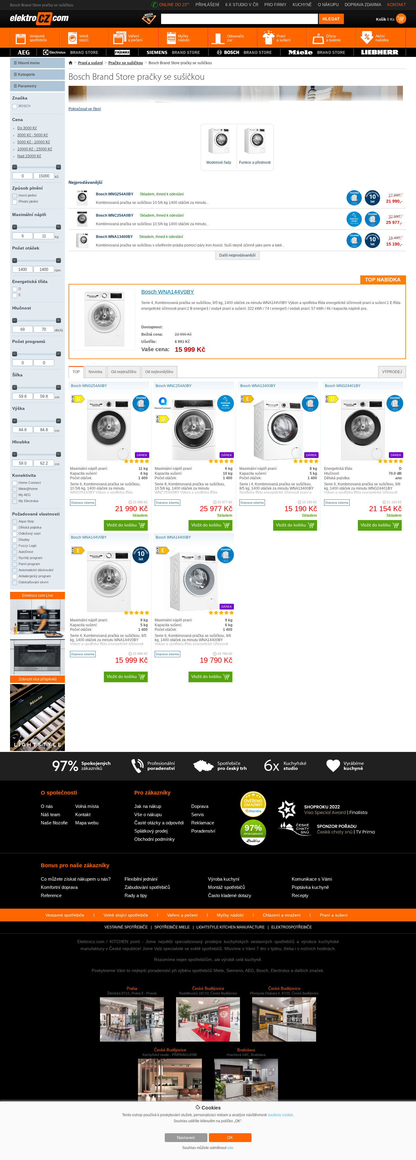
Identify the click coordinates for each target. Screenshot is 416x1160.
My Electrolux (29, 501)
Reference (51, 895)
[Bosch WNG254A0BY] (82, 204)
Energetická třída (30, 281)
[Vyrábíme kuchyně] (345, 766)
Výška (18, 408)
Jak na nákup (147, 806)
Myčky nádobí (230, 915)
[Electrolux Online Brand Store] (71, 52)
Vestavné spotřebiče (64, 915)
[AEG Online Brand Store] (23, 52)
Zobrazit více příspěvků (38, 679)
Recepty (300, 895)
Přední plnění (28, 201)
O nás (47, 806)
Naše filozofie (54, 822)
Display (24, 539)
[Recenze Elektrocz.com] (253, 804)
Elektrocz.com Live (37, 595)
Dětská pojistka (30, 527)
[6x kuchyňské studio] (285, 766)
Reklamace (202, 822)
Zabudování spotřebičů (147, 887)
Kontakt (82, 814)
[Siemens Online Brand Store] (173, 52)
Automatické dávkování (36, 570)
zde (230, 1148)
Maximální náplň (29, 214)
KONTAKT (396, 4)
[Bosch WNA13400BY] (82, 247)
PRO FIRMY (275, 4)
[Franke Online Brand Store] (122, 52)
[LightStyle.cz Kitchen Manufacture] (37, 718)
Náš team (50, 814)
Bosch (24, 106)
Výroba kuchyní (223, 879)
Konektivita (24, 475)
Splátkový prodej (150, 830)
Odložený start (30, 533)
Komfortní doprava (59, 887)
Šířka (17, 374)
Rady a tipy (136, 895)
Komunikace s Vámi (312, 879)
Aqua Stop (26, 521)
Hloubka (21, 441)
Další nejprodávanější (237, 255)
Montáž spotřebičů (226, 887)
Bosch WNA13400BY (114, 237)
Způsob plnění (27, 188)
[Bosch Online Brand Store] (244, 52)
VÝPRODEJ (392, 372)
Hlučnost (21, 308)
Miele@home (28, 489)
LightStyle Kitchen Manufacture (230, 927)
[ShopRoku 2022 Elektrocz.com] (326, 810)
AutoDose (26, 552)
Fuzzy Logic (28, 545)
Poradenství (203, 830)
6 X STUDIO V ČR (241, 4)
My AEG (25, 495)
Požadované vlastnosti (36, 514)
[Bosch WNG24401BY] (363, 459)
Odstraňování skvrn (33, 582)
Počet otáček (25, 248)
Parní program (29, 564)
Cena (17, 119)
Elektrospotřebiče (291, 927)
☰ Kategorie (24, 74)
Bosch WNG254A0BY (114, 194)
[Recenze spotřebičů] (81, 766)
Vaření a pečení (182, 915)
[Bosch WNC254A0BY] (82, 225)
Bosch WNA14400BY (173, 537)
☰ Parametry (25, 86)
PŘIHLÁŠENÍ (207, 4)
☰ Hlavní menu (27, 63)
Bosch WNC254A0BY (114, 215)
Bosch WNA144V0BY (167, 292)
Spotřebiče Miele (172, 927)
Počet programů (28, 341)
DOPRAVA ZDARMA (363, 4)
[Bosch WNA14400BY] (193, 611)
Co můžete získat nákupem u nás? (76, 879)
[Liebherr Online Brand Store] (380, 52)
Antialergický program (35, 576)
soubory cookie (280, 1115)
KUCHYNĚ (302, 4)
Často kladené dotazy (229, 895)
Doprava (199, 806)
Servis (197, 814)
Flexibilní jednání (141, 879)
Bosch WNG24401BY (343, 386)
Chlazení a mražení (282, 915)
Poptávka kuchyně (310, 887)
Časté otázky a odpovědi (159, 822)
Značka (19, 98)
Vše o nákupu (148, 814)
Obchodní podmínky (154, 839)
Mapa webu (86, 822)
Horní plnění (28, 195)
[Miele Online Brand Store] (317, 52)
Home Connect (30, 482)
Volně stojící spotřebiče (126, 915)
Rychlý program (30, 558)
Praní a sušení (90, 63)
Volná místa (87, 806)
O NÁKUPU (328, 4)
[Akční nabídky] (149, 19)
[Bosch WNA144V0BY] (104, 345)
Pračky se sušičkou (125, 63)
